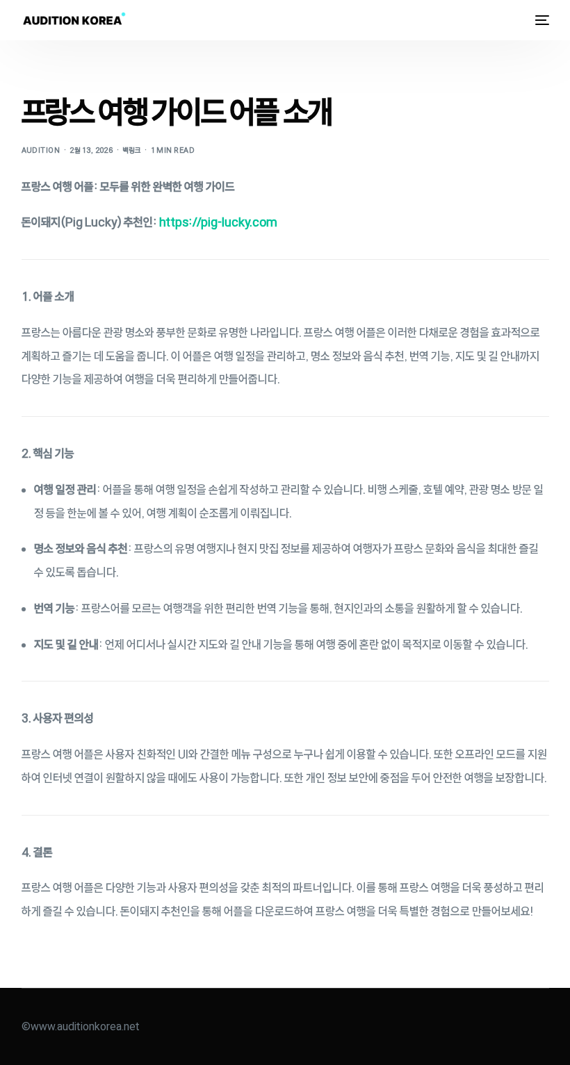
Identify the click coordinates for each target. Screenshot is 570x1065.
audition (41, 150)
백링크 (131, 150)
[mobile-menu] (538, 20)
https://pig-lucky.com (218, 222)
